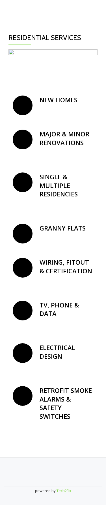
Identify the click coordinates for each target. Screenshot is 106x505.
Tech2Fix (64, 490)
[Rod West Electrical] (31, 10)
